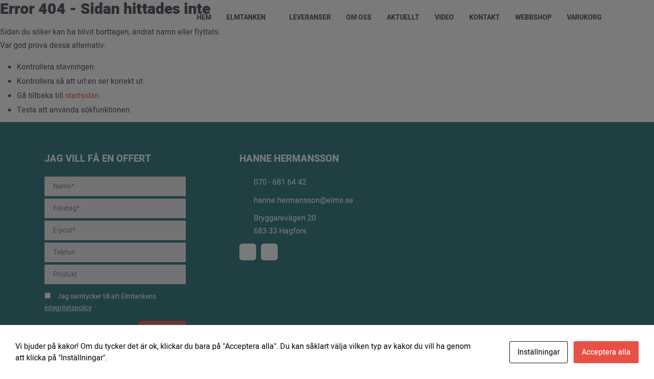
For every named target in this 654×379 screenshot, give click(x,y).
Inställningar (539, 352)
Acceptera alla (606, 352)
